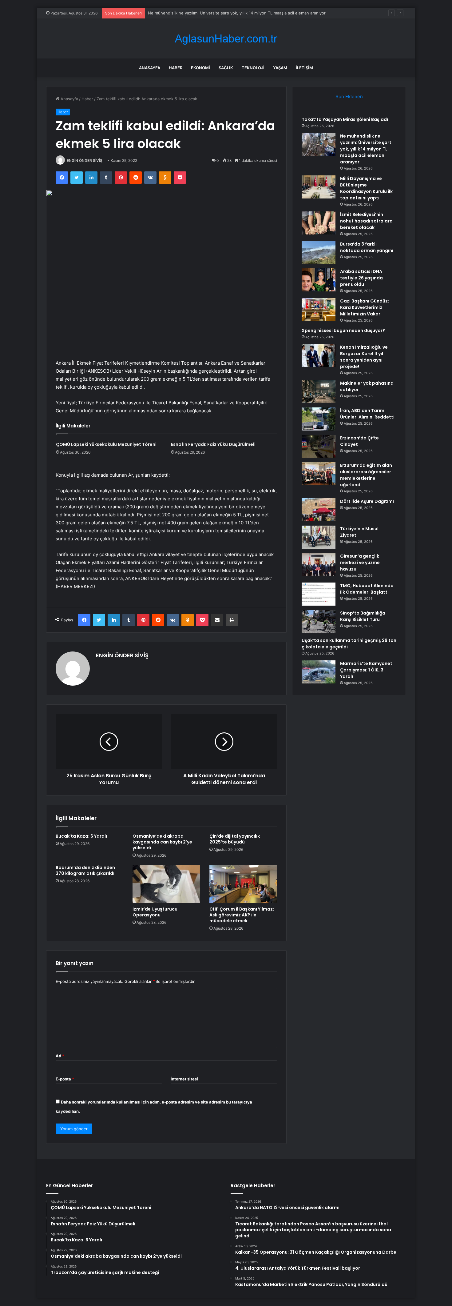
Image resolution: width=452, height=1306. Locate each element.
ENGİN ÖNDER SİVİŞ (84, 160)
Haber (175, 67)
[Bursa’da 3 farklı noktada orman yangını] (318, 252)
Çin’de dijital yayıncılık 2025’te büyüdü (234, 839)
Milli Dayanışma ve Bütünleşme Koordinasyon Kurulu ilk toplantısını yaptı (366, 188)
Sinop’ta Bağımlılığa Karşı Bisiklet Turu (362, 616)
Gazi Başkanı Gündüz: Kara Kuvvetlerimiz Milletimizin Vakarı (364, 307)
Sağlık (226, 67)
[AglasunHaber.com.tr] (226, 38)
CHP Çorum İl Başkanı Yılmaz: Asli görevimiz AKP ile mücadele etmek (241, 915)
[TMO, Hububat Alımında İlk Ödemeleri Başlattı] (318, 594)
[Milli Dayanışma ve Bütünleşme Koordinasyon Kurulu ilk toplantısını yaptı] (318, 186)
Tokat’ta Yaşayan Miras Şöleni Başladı (345, 119)
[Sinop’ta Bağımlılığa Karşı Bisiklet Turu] (318, 621)
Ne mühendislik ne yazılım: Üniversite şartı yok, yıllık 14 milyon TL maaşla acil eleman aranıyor (366, 149)
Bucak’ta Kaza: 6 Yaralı (81, 836)
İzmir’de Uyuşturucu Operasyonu (155, 912)
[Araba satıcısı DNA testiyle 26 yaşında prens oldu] (318, 279)
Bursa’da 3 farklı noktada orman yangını (366, 247)
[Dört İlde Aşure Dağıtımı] (318, 509)
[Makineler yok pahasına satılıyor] (318, 391)
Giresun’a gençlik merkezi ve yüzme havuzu (360, 562)
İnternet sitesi (184, 1078)
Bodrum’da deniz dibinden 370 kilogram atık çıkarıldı (85, 870)
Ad (60, 1055)
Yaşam (280, 67)
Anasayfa (149, 67)
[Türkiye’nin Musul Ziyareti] (318, 537)
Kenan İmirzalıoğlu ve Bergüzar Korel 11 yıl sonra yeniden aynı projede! (364, 357)
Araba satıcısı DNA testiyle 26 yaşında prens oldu (361, 277)
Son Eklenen (349, 96)
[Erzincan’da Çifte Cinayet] (318, 446)
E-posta (65, 1078)
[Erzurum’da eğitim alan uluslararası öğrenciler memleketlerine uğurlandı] (318, 473)
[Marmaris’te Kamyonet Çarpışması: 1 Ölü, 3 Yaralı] (318, 671)
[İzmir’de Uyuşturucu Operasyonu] (166, 884)
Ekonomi (200, 67)
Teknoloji (253, 67)
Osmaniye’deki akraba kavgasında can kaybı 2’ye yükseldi (162, 842)
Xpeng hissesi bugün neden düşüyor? (343, 330)
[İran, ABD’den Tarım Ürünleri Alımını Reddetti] (318, 419)
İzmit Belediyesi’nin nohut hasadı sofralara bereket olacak (366, 220)
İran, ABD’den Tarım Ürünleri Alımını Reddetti (367, 413)
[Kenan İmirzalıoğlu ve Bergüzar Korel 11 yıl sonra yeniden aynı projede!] (318, 355)
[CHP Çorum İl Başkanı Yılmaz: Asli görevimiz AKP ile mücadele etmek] (243, 884)
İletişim (304, 67)
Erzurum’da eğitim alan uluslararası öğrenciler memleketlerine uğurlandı (366, 475)
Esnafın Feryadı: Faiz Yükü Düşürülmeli (213, 444)
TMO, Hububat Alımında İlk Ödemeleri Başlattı (367, 589)
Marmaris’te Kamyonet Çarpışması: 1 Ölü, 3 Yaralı (366, 669)
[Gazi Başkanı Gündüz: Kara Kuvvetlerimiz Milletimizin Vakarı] (318, 309)
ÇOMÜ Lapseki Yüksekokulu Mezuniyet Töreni (106, 444)
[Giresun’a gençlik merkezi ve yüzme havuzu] (318, 564)
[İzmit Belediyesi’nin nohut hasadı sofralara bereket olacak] (318, 222)
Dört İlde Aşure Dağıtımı (367, 501)
